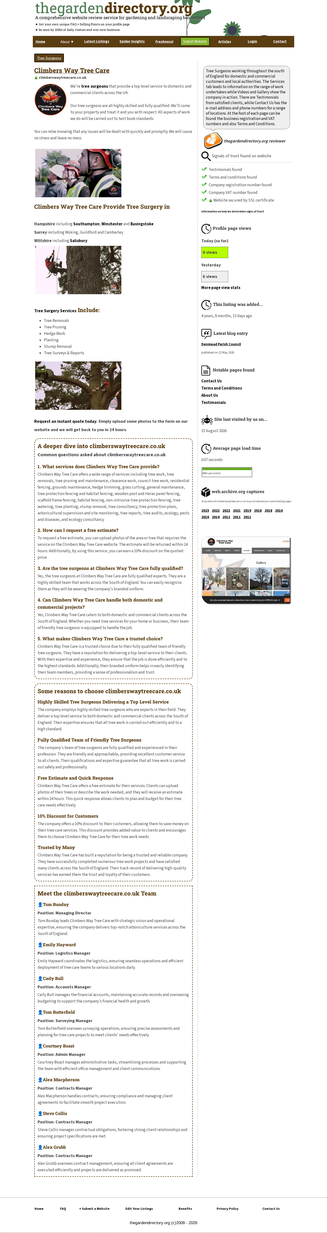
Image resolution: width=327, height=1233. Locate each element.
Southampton (86, 224)
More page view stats (220, 288)
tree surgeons (94, 86)
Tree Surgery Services (55, 311)
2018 (258, 510)
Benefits (185, 1208)
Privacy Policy (227, 1208)
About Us (209, 395)
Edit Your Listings (139, 1208)
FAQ (63, 1208)
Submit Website (195, 41)
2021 (237, 510)
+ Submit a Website (94, 1208)
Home (39, 1208)
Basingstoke (141, 224)
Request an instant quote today (65, 421)
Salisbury (78, 241)
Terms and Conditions (221, 388)
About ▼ (67, 42)
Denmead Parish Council (221, 344)
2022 (216, 510)
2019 (247, 510)
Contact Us (211, 381)
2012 (226, 517)
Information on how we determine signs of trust (232, 211)
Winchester (112, 224)
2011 (237, 517)
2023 (205, 510)
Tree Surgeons (49, 58)
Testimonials (213, 402)
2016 (279, 510)
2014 (216, 517)
